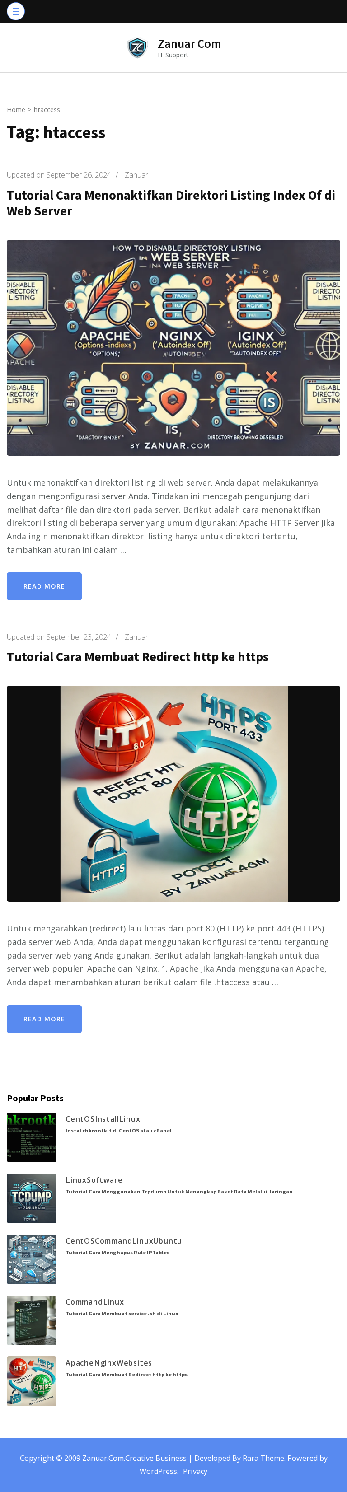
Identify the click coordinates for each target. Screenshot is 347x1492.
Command (113, 1241)
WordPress (158, 1471)
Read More (44, 586)
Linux (129, 1119)
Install (107, 1119)
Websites (134, 1363)
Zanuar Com (189, 43)
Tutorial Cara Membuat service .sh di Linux (122, 1313)
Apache (80, 1363)
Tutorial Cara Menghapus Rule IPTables (117, 1252)
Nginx (105, 1363)
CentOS (80, 1119)
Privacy (195, 1471)
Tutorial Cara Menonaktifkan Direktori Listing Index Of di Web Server (171, 203)
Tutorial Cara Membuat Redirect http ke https (138, 657)
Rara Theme (263, 1458)
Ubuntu (167, 1241)
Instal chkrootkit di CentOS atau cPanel (119, 1130)
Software (104, 1180)
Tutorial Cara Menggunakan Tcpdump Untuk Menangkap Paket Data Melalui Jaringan (179, 1191)
